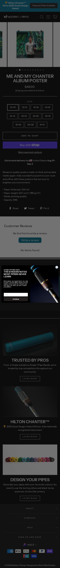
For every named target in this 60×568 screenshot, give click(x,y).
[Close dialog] (56, 267)
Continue (15, 299)
